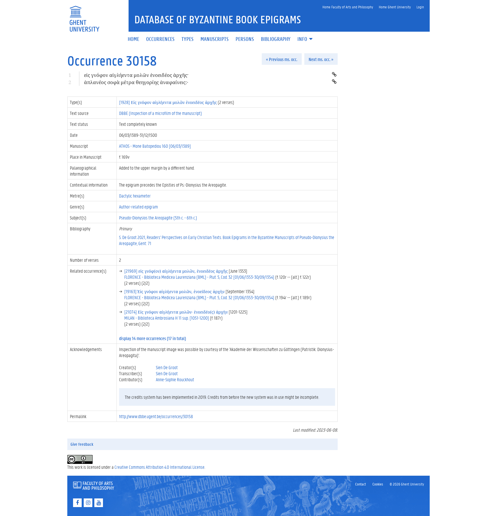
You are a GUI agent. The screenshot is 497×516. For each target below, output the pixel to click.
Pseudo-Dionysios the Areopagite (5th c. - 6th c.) (158, 218)
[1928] (168, 102)
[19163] (174, 291)
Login (420, 6)
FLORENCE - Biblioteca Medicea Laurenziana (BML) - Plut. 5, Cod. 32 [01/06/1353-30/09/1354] (199, 277)
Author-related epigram (138, 207)
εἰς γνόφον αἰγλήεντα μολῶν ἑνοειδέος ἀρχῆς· (136, 75)
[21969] (176, 271)
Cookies (377, 483)
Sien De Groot (167, 367)
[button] (305, 39)
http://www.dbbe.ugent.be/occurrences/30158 (156, 416)
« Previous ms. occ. (281, 59)
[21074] (176, 312)
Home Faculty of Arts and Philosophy (347, 6)
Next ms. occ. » (321, 59)
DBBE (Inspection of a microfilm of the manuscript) (160, 113)
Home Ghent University (395, 6)
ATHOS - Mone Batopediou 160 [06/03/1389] (155, 146)
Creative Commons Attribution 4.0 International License (159, 467)
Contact (360, 483)
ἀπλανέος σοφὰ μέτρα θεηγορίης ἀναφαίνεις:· (136, 82)
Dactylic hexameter (135, 196)
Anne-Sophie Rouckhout (175, 379)
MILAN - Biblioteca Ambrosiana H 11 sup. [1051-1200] (166, 318)
